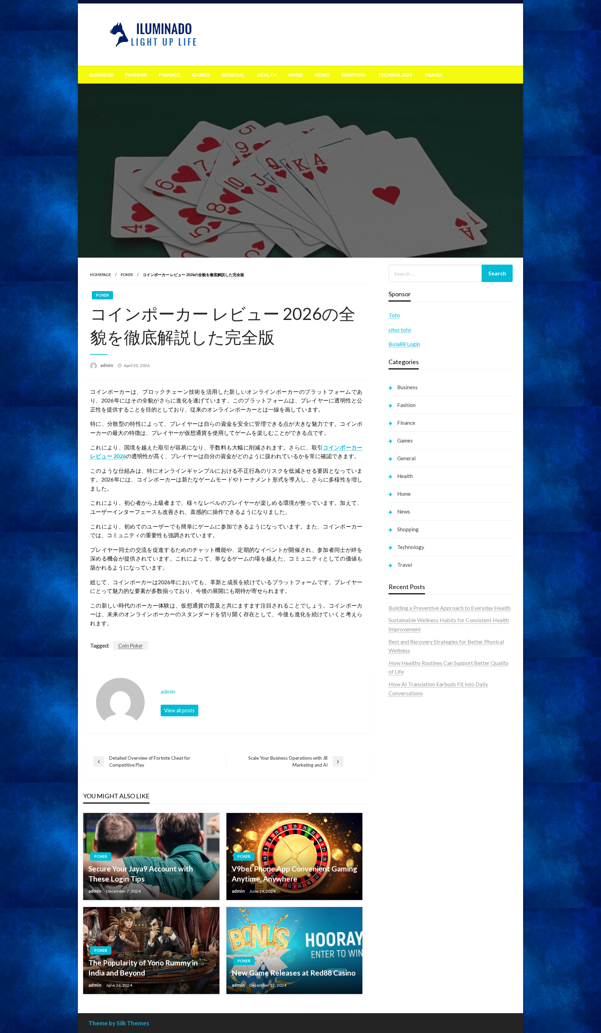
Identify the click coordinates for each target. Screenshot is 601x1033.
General (233, 75)
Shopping (353, 75)
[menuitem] (101, 75)
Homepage (100, 274)
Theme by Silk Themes (118, 1023)
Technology (395, 75)
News (322, 75)
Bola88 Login (404, 344)
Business (101, 75)
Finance (169, 75)
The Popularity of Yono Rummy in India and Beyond (143, 967)
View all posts (179, 710)
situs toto (399, 329)
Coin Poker (130, 645)
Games (201, 75)
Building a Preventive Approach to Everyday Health (449, 607)
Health (267, 75)
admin (107, 365)
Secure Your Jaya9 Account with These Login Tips (140, 873)
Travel (433, 75)
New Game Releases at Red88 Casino (293, 972)
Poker (127, 274)
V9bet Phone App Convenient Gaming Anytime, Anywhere (294, 873)
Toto (394, 315)
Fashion (136, 75)
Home (295, 75)
